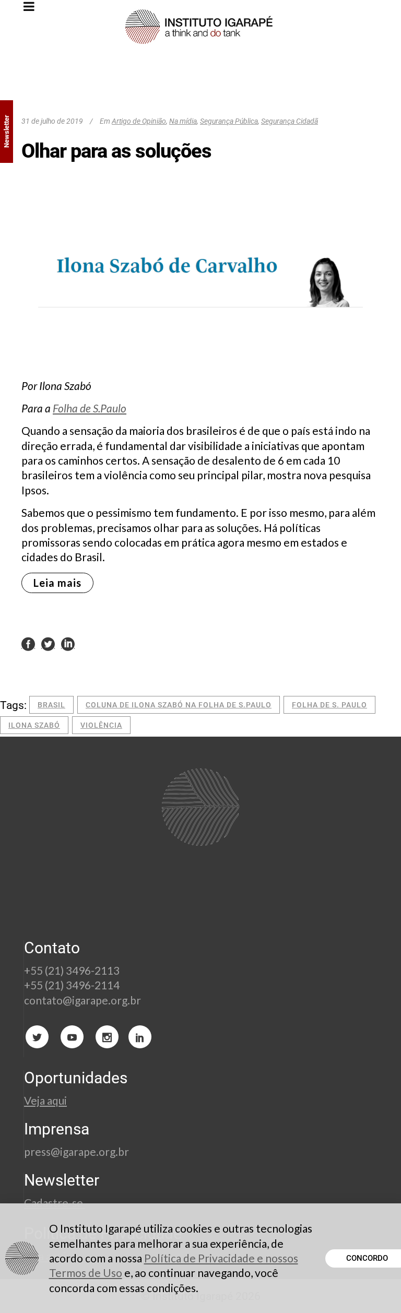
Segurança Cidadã (289, 121)
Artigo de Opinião (139, 121)
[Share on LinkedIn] (68, 643)
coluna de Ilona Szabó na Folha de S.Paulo (179, 705)
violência (101, 725)
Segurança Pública (229, 121)
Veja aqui (45, 1100)
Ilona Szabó (34, 725)
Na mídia (183, 121)
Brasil (51, 705)
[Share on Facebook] (28, 643)
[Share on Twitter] (48, 643)
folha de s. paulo (329, 705)
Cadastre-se (54, 1202)
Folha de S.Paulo (89, 408)
